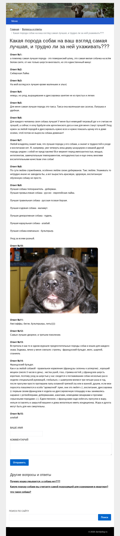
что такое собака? (20, 491)
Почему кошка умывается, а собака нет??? (35, 481)
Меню (14, 21)
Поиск (104, 517)
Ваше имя (16, 427)
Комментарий (19, 439)
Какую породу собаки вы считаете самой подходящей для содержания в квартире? (59, 486)
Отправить (19, 462)
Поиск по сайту (19, 510)
